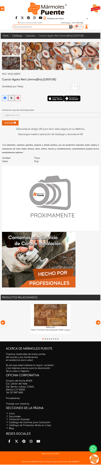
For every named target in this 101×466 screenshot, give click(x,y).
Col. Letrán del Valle (16, 384)
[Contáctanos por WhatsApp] (93, 449)
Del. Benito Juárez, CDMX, (20, 387)
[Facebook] (16, 18)
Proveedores (13, 398)
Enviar (9, 123)
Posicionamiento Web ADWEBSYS (68, 461)
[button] (24, 56)
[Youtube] (40, 18)
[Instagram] (34, 18)
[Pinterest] (28, 18)
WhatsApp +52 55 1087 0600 (72, 23)
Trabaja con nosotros (17, 404)
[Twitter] (22, 18)
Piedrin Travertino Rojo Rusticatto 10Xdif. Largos (50, 330)
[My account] (86, 27)
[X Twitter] (11, 98)
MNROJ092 (50, 327)
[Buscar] (70, 27)
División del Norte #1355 (19, 381)
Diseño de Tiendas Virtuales (46, 461)
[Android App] (72, 98)
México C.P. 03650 (15, 390)
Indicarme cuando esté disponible (18, 110)
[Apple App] (55, 98)
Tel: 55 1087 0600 (14, 392)
